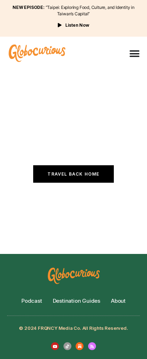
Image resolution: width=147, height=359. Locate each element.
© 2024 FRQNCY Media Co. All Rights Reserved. (73, 328)
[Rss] (92, 346)
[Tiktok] (67, 346)
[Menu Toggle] (134, 53)
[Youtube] (55, 346)
